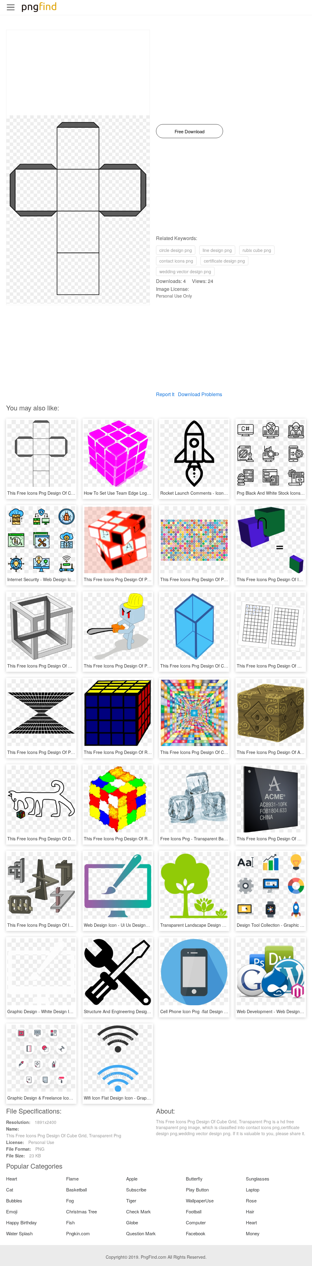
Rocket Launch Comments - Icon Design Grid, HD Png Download (222, 493)
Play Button (197, 1189)
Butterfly (194, 1178)
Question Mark (141, 1233)
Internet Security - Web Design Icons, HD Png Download (61, 579)
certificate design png (224, 261)
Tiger (131, 1200)
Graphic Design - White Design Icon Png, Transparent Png (63, 1011)
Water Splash (19, 1233)
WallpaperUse (200, 1200)
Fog (70, 1200)
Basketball (76, 1189)
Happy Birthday (21, 1222)
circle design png (175, 250)
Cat (9, 1189)
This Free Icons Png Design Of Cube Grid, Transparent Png (64, 493)
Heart (11, 1178)
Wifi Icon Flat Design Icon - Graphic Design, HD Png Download (144, 1098)
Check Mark (138, 1211)
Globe (132, 1222)
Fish (70, 1222)
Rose (251, 1200)
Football (193, 1211)
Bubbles (14, 1200)
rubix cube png (257, 250)
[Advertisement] (78, 72)
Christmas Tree (81, 1211)
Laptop (252, 1189)
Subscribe (136, 1189)
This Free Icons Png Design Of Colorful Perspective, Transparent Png (227, 752)
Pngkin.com (78, 1233)
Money (253, 1233)
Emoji (11, 1211)
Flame (72, 1178)
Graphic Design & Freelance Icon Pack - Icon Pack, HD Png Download (75, 1098)
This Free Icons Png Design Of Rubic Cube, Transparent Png (143, 752)
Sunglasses (257, 1178)
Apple (131, 1178)
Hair (250, 1211)
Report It (165, 394)
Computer (196, 1222)
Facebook (195, 1233)
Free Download (189, 131)
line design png (217, 250)
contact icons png (176, 261)
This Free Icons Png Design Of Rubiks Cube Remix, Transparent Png (150, 838)
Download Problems (200, 394)
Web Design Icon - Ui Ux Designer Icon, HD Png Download (140, 925)
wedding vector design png (185, 271)
